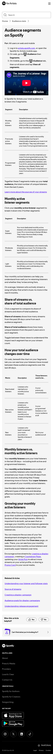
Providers (6, 668)
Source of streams (13, 589)
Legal (35, 750)
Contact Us (7, 679)
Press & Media (8, 663)
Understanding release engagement (21, 606)
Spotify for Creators (11, 696)
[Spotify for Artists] (9, 4)
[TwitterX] (13, 734)
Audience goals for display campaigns (22, 600)
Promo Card (10, 565)
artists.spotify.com (26, 48)
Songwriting (8, 702)
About (5, 658)
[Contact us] (47, 632)
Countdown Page (33, 556)
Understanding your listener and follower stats (26, 583)
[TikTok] (30, 734)
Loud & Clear (8, 674)
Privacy (41, 750)
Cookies (48, 750)
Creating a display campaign (18, 594)
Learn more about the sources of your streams (26, 191)
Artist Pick (23, 559)
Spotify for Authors (10, 691)
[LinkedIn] (22, 734)
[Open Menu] (49, 3)
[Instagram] (5, 734)
